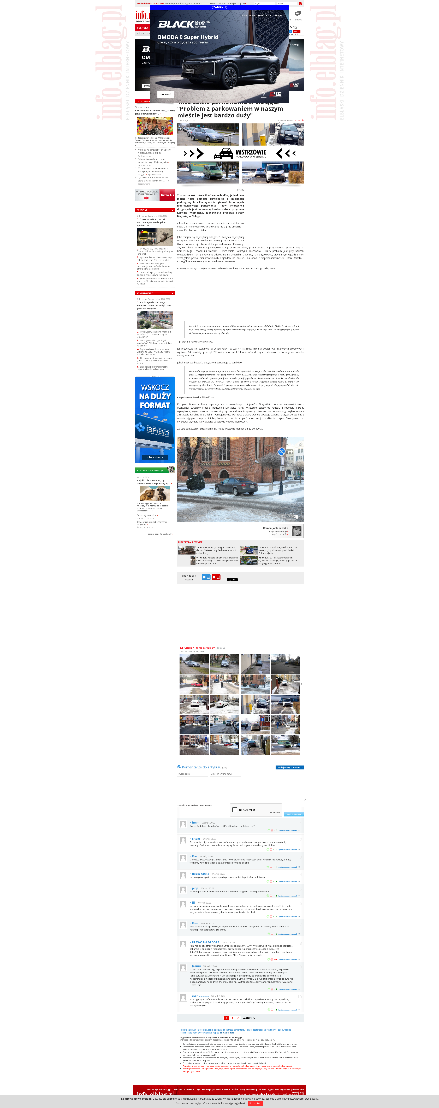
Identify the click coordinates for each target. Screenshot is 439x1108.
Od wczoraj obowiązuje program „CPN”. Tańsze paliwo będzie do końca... (154, 361)
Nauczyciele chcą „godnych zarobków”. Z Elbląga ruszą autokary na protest (154, 343)
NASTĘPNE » (249, 1018)
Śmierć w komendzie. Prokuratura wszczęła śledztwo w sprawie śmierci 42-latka (155, 281)
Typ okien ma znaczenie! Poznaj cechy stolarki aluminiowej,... (153, 179)
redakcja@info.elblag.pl (159, 1089)
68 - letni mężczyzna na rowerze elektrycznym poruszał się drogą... (153, 171)
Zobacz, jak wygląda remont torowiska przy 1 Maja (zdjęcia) (153, 161)
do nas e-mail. (227, 1032)
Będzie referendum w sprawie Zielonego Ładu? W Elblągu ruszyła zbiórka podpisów (153, 352)
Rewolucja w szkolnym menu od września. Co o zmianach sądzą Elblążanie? (154, 334)
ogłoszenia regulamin (279, 1089)
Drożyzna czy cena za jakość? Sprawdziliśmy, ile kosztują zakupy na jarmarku (155, 251)
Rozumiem (255, 1103)
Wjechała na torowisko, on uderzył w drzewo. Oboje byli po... (154, 151)
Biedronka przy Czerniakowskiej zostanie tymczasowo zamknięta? (154, 273)
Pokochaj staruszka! (147, 515)
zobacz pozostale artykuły (160, 534)
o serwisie (189, 1089)
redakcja (206, 1089)
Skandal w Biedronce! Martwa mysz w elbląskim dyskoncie (151, 222)
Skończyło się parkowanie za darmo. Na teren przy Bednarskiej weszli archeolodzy (216, 550)
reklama (262, 1089)
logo (198, 1089)
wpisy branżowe (248, 1089)
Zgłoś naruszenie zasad (287, 830)
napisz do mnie (280, 534)
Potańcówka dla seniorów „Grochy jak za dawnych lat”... (155, 112)
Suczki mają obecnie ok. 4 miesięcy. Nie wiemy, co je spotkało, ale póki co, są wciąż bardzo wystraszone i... (153, 507)
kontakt (178, 1089)
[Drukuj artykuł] (279, 124)
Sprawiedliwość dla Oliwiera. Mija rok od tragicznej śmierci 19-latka (154, 258)
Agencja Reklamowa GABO (291, 1094)
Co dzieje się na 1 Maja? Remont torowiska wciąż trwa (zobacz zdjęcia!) (154, 305)
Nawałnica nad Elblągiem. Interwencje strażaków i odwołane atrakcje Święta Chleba (153, 266)
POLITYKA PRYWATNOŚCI (225, 1089)
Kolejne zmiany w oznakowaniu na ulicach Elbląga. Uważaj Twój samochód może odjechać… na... (217, 560)
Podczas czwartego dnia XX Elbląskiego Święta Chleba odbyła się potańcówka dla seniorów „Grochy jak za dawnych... (155, 141)
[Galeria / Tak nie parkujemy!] (194, 663)
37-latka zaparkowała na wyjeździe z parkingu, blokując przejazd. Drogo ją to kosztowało (277, 560)
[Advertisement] (275, 218)
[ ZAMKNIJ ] (219, 7)
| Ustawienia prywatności (297, 1090)
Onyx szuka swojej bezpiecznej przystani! (152, 523)
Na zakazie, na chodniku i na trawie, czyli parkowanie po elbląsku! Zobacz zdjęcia (277, 550)
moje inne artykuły (278, 531)
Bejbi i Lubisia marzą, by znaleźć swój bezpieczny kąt (154, 482)
